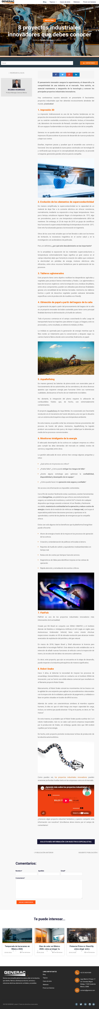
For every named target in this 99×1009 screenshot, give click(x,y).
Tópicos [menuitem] (45, 978)
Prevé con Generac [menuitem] (48, 988)
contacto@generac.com (87, 990)
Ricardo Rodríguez (47, 40)
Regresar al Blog (17, 73)
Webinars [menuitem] (46, 984)
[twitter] (62, 75)
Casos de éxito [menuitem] (47, 981)
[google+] (69, 75)
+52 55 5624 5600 (85, 972)
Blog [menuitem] (44, 974)
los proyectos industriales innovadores (71, 777)
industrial (49, 20)
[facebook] (55, 75)
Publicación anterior (44, 853)
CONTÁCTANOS (90, 63)
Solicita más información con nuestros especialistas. (66, 842)
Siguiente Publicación (88, 853)
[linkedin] (76, 75)
